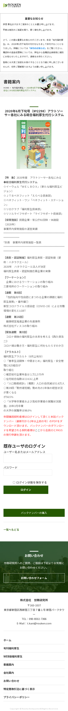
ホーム (7, 640)
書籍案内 (8, 664)
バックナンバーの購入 (34, 513)
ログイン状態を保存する (31, 482)
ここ (37, 430)
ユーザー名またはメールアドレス (24, 452)
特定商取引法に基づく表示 (19, 689)
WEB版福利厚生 (12, 656)
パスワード (10, 467)
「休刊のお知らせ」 (37, 48)
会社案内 (8, 672)
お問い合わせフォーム (34, 578)
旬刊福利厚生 (18, 87)
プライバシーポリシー (16, 697)
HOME (6, 87)
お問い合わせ (11, 681)
